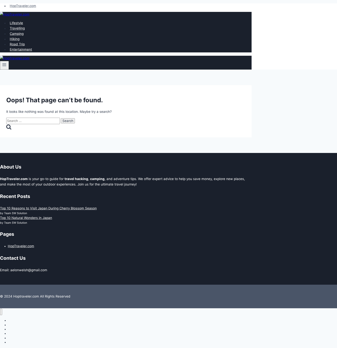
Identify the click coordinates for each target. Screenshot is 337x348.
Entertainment (21, 49)
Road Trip (17, 44)
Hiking (15, 39)
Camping (17, 34)
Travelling (17, 28)
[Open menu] (4, 65)
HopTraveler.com (23, 6)
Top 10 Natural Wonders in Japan (26, 218)
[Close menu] (1, 312)
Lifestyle (16, 23)
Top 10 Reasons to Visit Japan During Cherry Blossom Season (48, 208)
